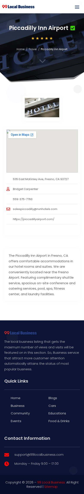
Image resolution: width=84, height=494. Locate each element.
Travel (33, 49)
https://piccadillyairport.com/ (33, 219)
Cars (52, 405)
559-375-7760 (23, 199)
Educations (57, 413)
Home (20, 49)
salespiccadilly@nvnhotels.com (35, 209)
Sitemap (51, 486)
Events (16, 421)
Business (18, 405)
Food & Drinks (59, 421)
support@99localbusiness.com (39, 454)
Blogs (52, 398)
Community (20, 413)
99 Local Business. (51, 482)
